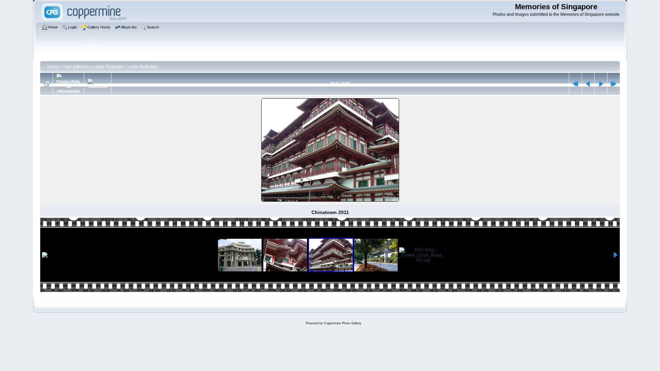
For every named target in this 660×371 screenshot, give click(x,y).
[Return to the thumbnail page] (46, 84)
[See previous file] (588, 84)
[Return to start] (575, 84)
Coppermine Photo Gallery (342, 323)
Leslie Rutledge (108, 66)
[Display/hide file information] (68, 84)
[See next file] (601, 84)
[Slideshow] (97, 84)
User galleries (76, 66)
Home (52, 66)
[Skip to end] (613, 84)
